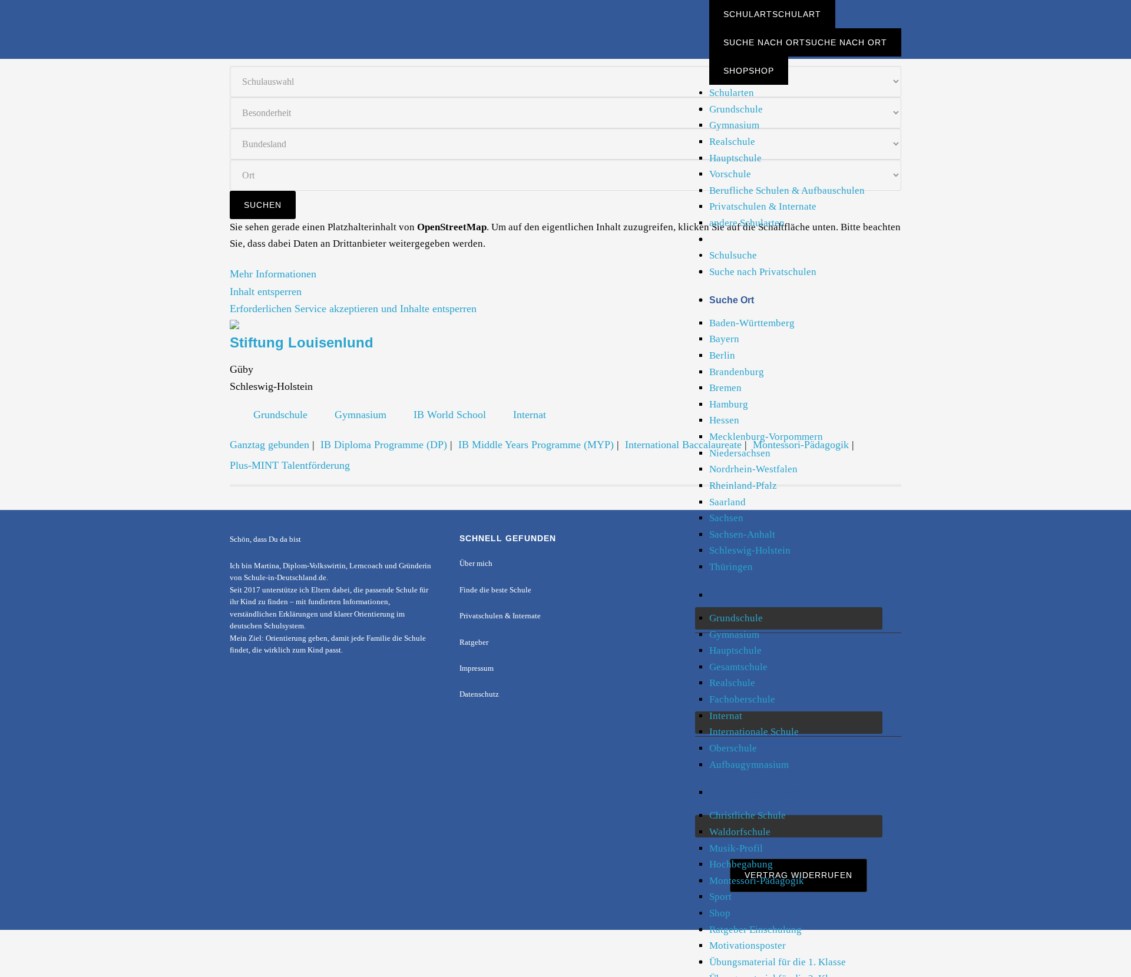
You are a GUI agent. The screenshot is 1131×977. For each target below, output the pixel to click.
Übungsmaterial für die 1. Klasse (777, 962)
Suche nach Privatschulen (762, 271)
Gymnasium (734, 125)
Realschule (732, 141)
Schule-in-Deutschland (324, 19)
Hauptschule (735, 158)
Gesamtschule (738, 667)
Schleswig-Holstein (750, 550)
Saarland (727, 502)
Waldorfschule (739, 831)
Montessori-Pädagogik (756, 880)
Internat (725, 715)
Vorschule (730, 174)
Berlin (722, 355)
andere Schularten (747, 222)
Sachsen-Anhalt (742, 534)
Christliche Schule (747, 815)
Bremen (725, 387)
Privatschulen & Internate (762, 206)
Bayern (724, 339)
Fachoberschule (742, 699)
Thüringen (731, 566)
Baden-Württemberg (752, 323)
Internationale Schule (754, 731)
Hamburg (728, 404)
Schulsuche (733, 255)
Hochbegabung (741, 864)
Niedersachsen (739, 453)
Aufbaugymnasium (749, 764)
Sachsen (726, 518)
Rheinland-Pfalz (743, 485)
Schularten (731, 92)
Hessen (724, 420)
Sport (720, 896)
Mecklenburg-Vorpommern (766, 436)
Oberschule (733, 748)
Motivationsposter (747, 945)
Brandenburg (736, 371)
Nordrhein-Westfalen (753, 469)
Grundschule (736, 109)
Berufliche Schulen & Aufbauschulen (787, 190)
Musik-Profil (736, 848)
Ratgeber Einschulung (755, 929)
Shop (719, 913)
